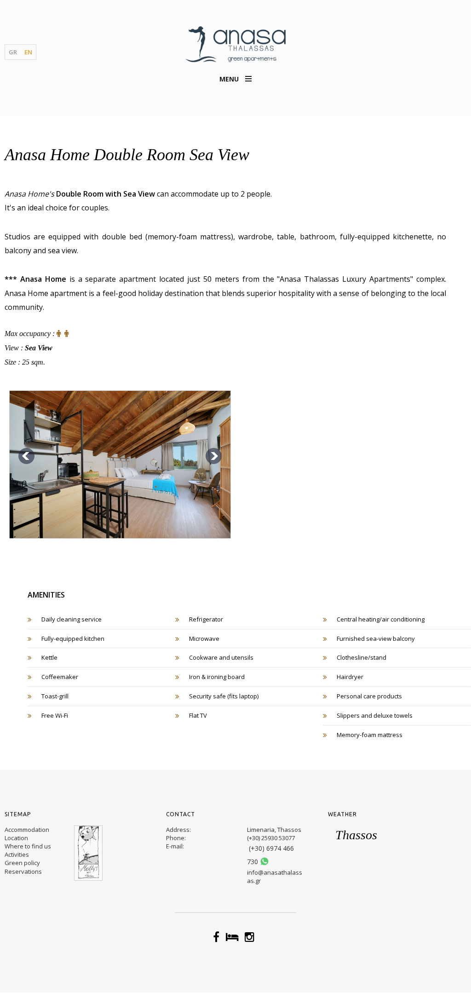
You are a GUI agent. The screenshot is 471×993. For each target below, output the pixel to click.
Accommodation (27, 829)
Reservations (23, 871)
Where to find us (28, 846)
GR (13, 52)
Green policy (22, 863)
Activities (17, 854)
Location (16, 838)
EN (28, 52)
